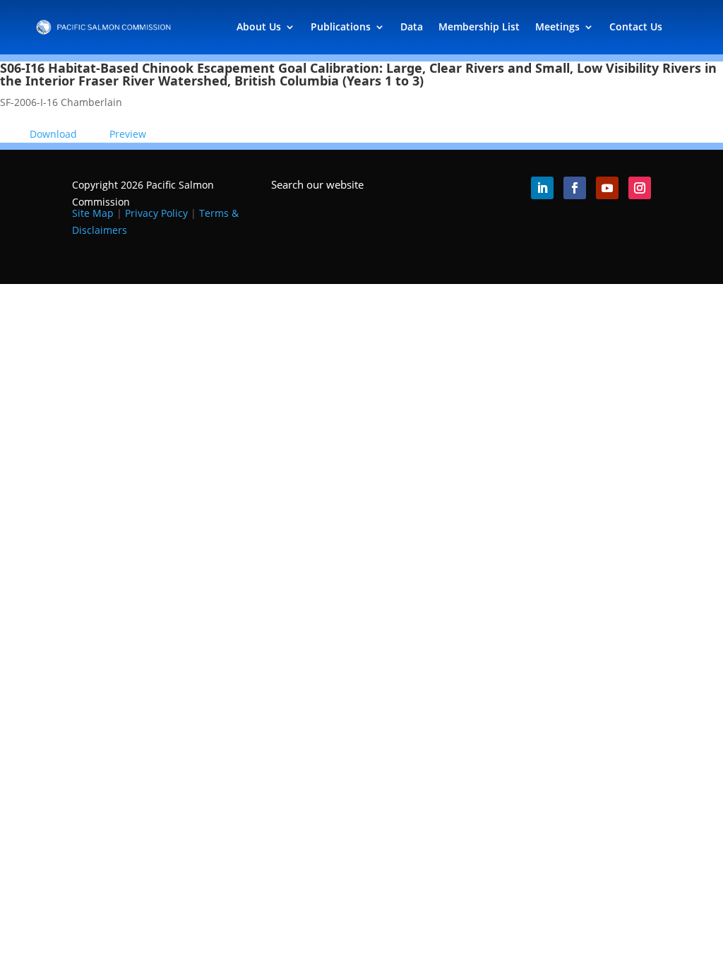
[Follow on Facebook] (574, 188)
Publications (341, 26)
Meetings (557, 26)
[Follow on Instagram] (639, 188)
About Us (259, 26)
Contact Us (635, 26)
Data (411, 26)
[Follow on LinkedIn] (542, 188)
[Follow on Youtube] (607, 188)
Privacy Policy (156, 213)
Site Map (93, 213)
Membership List (479, 26)
